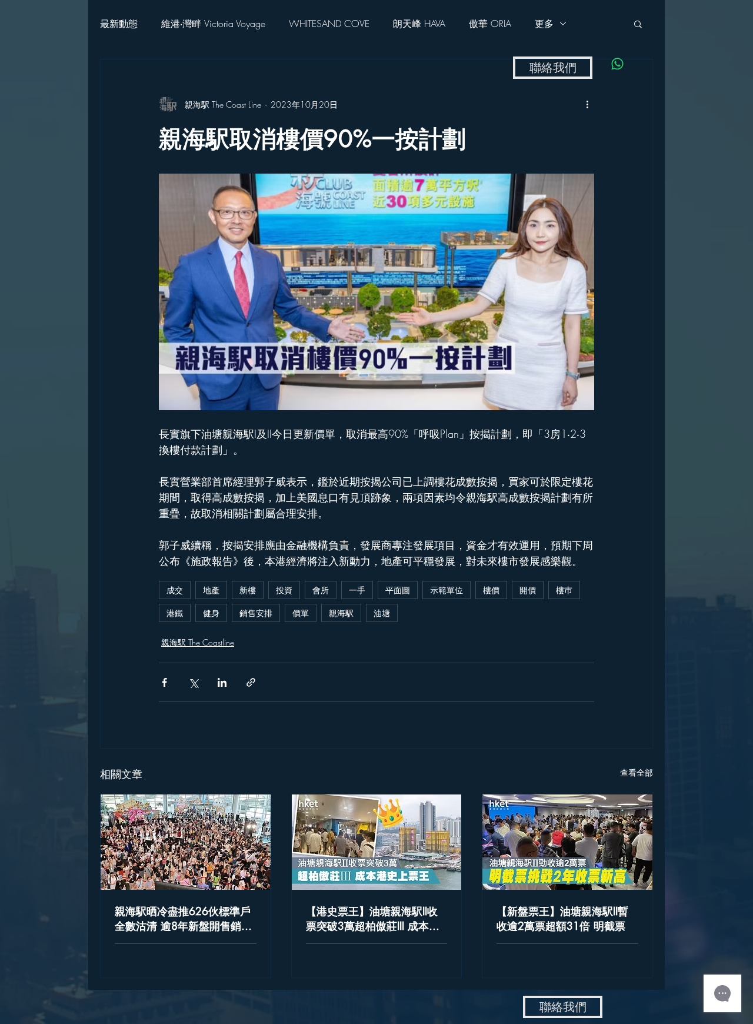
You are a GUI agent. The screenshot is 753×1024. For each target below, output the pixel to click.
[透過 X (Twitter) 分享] (193, 682)
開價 (527, 590)
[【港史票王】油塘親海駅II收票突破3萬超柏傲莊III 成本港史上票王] (377, 842)
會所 (320, 590)
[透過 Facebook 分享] (164, 682)
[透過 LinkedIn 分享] (222, 682)
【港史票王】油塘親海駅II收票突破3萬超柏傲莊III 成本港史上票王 (372, 918)
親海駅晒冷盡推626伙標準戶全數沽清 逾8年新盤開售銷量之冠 (183, 918)
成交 (174, 590)
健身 (211, 613)
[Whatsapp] (617, 63)
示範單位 (446, 590)
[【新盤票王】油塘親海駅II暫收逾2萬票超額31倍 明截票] (567, 842)
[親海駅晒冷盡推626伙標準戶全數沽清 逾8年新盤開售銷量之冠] (186, 842)
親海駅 (341, 613)
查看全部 (636, 772)
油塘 (382, 613)
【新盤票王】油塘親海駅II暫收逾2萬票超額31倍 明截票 (562, 918)
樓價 (491, 590)
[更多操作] (587, 104)
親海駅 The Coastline (197, 642)
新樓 (247, 590)
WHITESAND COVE (329, 23)
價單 (300, 613)
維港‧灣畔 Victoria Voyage (213, 23)
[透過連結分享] (250, 682)
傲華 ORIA (490, 23)
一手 (357, 590)
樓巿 (564, 590)
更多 (544, 23)
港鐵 (174, 613)
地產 (211, 590)
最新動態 (119, 23)
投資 (284, 590)
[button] (638, 23)
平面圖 (397, 590)
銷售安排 (255, 613)
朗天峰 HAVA (419, 23)
